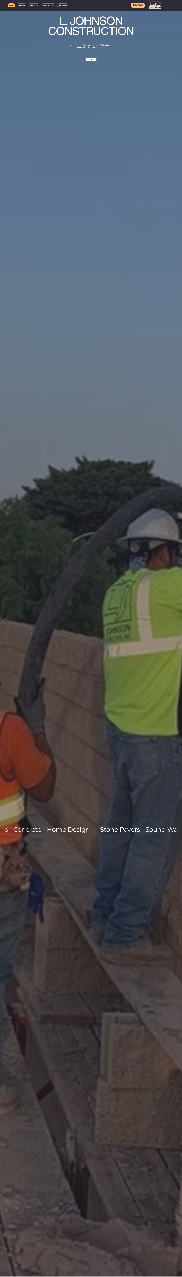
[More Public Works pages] (53, 5)
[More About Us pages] (37, 5)
